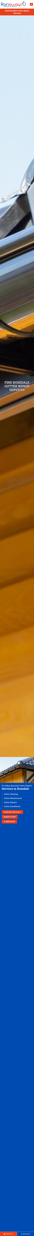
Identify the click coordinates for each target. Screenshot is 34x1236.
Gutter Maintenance (13, 798)
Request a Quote (10, 817)
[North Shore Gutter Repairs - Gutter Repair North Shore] (13, 6)
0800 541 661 (10, 821)
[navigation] (31, 4)
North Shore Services (12, 812)
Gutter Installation (12, 806)
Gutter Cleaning (11, 794)
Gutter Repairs (10, 802)
